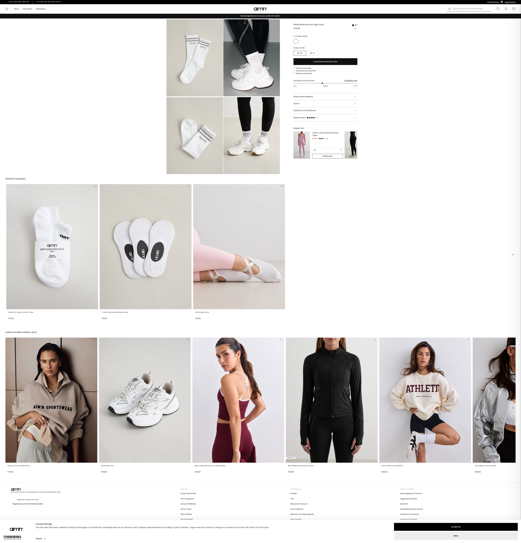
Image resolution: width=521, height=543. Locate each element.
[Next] (354, 145)
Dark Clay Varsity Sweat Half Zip (19, 466)
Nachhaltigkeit (187, 519)
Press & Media (186, 514)
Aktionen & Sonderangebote (302, 514)
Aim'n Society (296, 519)
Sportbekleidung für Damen (411, 509)
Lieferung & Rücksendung (324, 110)
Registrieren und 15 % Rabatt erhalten (28, 504)
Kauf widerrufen (296, 509)
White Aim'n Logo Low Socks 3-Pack (20, 312)
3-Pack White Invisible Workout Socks (115, 312)
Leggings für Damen (408, 499)
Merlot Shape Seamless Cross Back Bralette (210, 466)
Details (324, 103)
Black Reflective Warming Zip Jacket (300, 466)
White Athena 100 (107, 466)
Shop (16, 9)
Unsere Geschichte (188, 493)
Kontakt (293, 493)
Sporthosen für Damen (409, 514)
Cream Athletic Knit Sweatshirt (392, 466)
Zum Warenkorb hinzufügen (20, 322)
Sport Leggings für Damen (411, 493)
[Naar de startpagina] (260, 9)
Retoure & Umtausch (299, 504)
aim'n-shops (186, 509)
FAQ (292, 499)
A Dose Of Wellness (188, 504)
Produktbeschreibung (324, 97)
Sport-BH (404, 504)
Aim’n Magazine (187, 499)
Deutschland (510, 2)
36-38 (299, 53)
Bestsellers (41, 9)
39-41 (312, 53)
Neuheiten (27, 9)
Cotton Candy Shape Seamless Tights (325, 134)
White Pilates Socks (202, 312)
